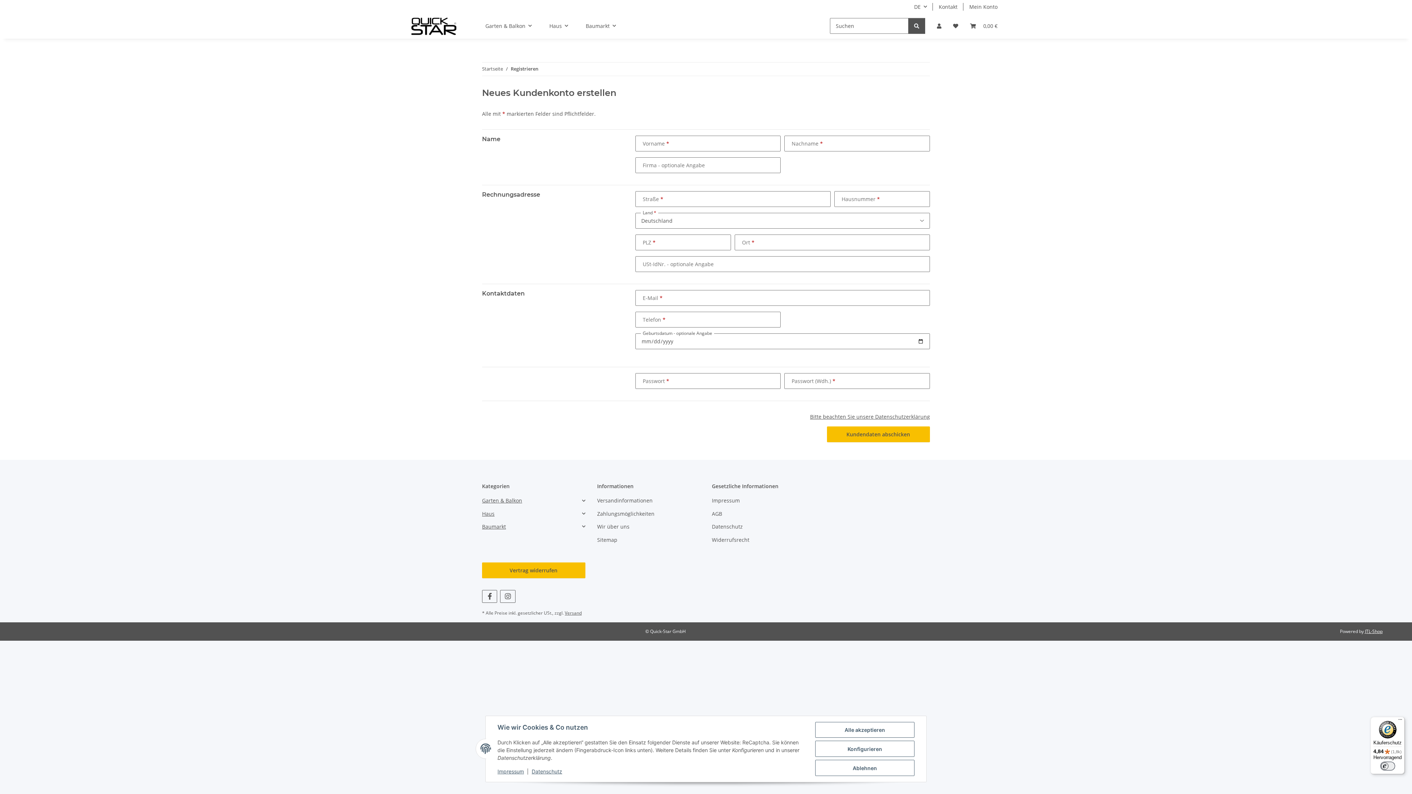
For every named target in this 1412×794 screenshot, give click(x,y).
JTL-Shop (1374, 631)
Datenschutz (547, 771)
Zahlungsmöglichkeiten (626, 513)
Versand (573, 613)
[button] (939, 26)
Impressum (511, 771)
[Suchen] (916, 26)
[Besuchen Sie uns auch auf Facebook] (489, 596)
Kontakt (948, 6)
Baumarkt (494, 526)
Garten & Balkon (502, 500)
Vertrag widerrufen (533, 570)
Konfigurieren (865, 749)
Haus (488, 513)
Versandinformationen (625, 500)
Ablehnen (865, 768)
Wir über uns (613, 526)
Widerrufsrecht (730, 539)
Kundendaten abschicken (878, 434)
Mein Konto (983, 6)
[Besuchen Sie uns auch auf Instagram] (507, 596)
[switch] (1387, 766)
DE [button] (917, 6)
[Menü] (1400, 721)
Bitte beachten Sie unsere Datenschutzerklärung (870, 416)
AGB (717, 513)
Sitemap (607, 539)
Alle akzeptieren (865, 730)
